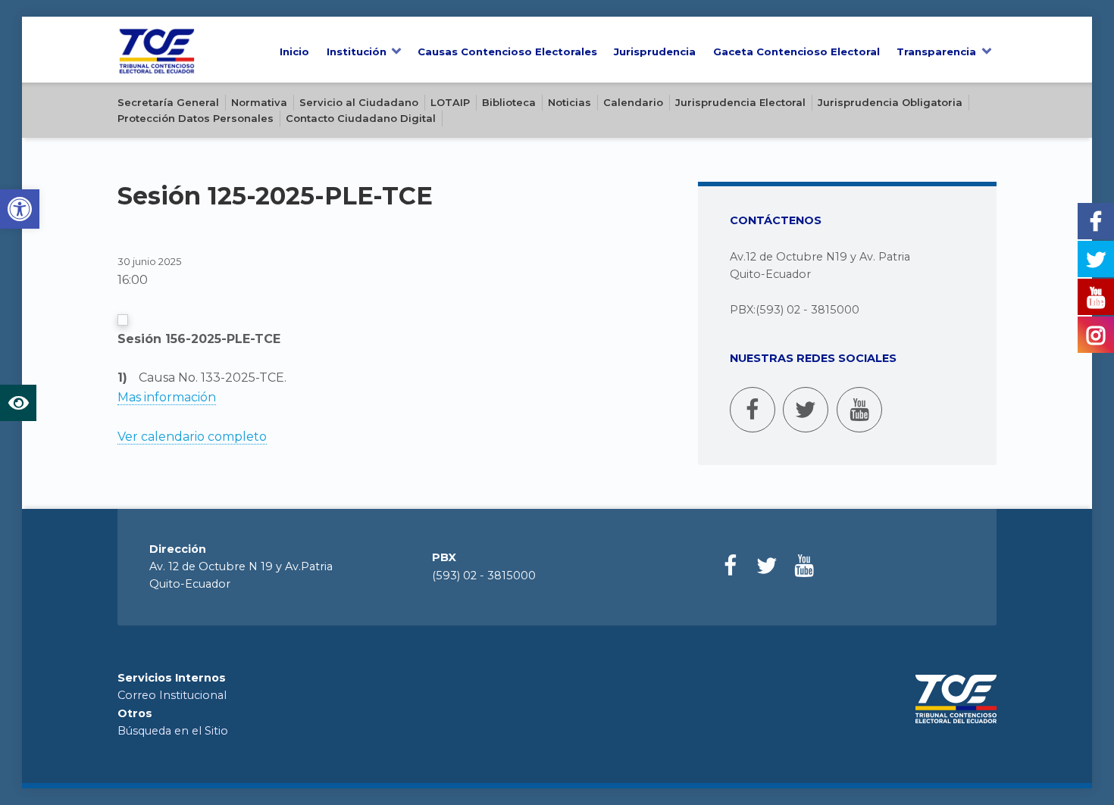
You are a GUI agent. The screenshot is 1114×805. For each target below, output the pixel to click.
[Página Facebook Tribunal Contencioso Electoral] (752, 409)
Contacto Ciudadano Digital (361, 118)
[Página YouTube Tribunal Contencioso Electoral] (859, 409)
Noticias (569, 102)
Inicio (294, 51)
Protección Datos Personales (195, 118)
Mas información (166, 397)
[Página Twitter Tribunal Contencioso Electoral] (805, 409)
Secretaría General (168, 102)
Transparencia (936, 51)
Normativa (259, 102)
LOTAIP (450, 102)
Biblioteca (509, 102)
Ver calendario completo (192, 436)
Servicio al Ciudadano (358, 102)
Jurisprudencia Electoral (740, 102)
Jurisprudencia (655, 51)
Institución (356, 51)
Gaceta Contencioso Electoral (796, 51)
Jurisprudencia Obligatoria (890, 102)
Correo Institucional (172, 695)
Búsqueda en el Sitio (172, 731)
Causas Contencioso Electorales (507, 51)
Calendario (633, 102)
